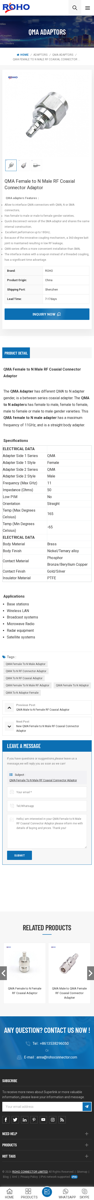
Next (90, 973)
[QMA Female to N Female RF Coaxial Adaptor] (24, 964)
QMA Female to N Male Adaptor (25, 664)
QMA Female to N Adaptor (72, 685)
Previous (3, 973)
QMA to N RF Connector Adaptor (26, 671)
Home (24, 54)
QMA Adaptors (62, 54)
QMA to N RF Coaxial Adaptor (24, 678)
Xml (14, 1176)
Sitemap (82, 1171)
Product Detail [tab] (16, 352)
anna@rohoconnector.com (57, 1057)
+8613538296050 (54, 1043)
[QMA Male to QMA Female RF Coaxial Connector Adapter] (69, 964)
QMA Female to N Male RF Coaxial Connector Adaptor (43, 780)
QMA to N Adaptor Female (22, 692)
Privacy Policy (29, 1176)
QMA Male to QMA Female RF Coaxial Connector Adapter (69, 993)
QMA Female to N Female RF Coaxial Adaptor (24, 991)
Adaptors (40, 54)
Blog (6, 1176)
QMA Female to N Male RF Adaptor (27, 685)
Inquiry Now (44, 314)
